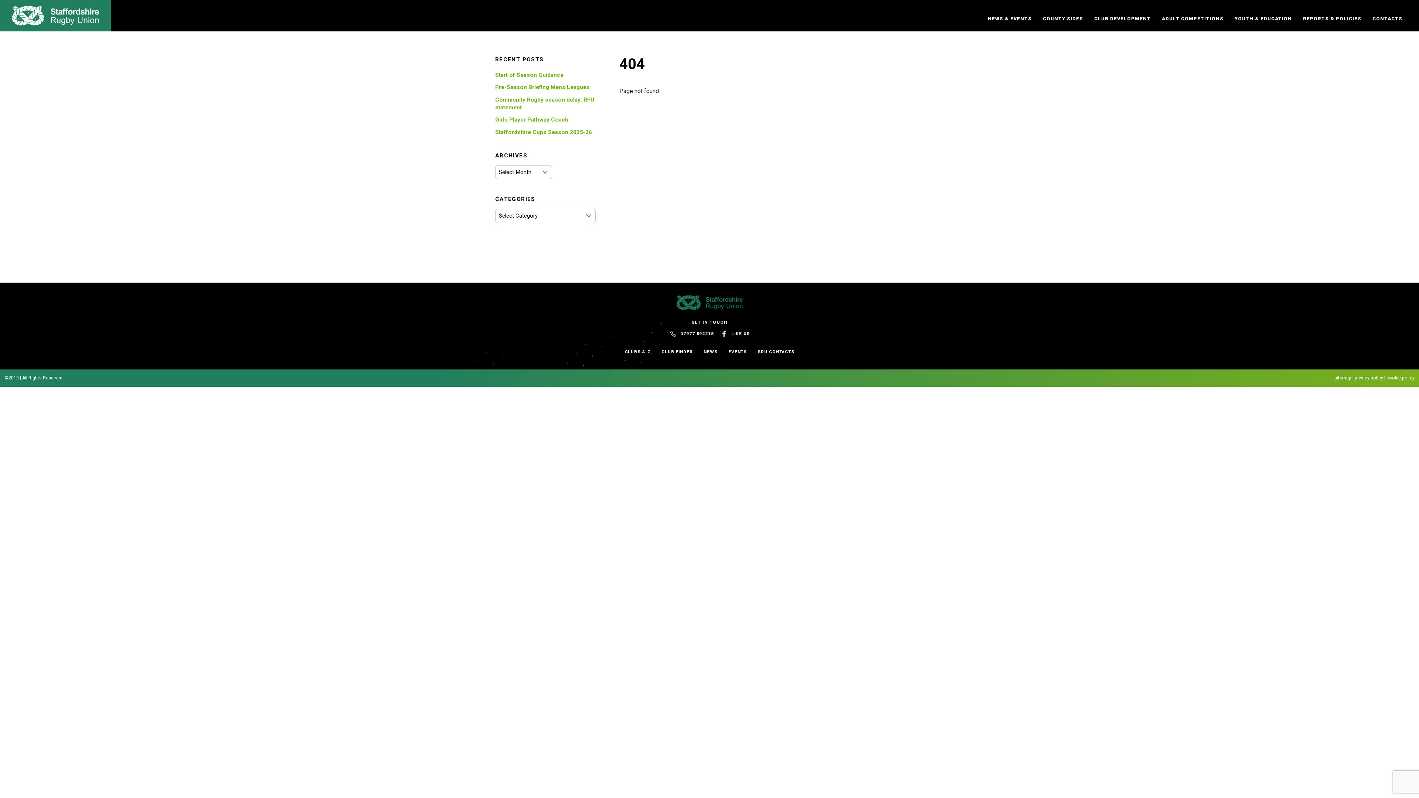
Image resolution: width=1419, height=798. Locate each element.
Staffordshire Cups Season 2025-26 (543, 132)
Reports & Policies (1332, 18)
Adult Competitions (1193, 18)
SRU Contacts (776, 351)
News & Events (1010, 18)
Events (737, 351)
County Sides (1063, 18)
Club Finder (677, 351)
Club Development (1122, 18)
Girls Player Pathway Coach (531, 119)
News (711, 351)
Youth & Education (1263, 18)
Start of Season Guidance (529, 75)
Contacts (1387, 18)
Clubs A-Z (638, 351)
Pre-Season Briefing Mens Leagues (542, 87)
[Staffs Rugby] (55, 22)
